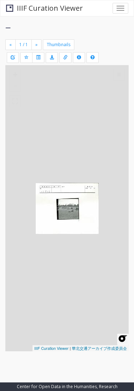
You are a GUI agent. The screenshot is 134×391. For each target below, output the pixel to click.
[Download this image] (52, 57)
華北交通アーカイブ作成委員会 (99, 348)
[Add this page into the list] (26, 57)
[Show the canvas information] (65, 57)
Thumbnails (58, 44)
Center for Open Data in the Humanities (57, 386)
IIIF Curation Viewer (50, 8)
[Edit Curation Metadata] (13, 57)
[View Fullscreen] (15, 101)
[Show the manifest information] (79, 57)
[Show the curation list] (38, 57)
